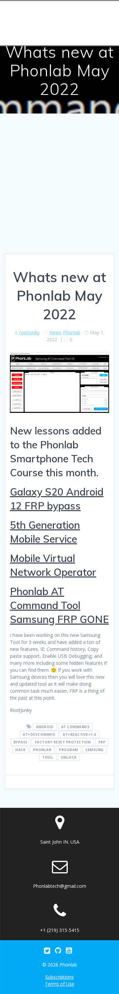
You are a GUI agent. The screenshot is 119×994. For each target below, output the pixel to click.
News (55, 332)
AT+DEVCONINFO (39, 734)
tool (47, 757)
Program (68, 749)
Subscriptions (59, 977)
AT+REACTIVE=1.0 (79, 734)
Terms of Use (59, 984)
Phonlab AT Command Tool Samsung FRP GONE (59, 605)
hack (20, 749)
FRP (102, 742)
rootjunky (29, 332)
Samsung (94, 749)
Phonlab (71, 332)
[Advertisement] (59, 190)
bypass (20, 742)
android (45, 727)
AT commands (75, 727)
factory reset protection (63, 742)
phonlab (42, 749)
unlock (69, 757)
